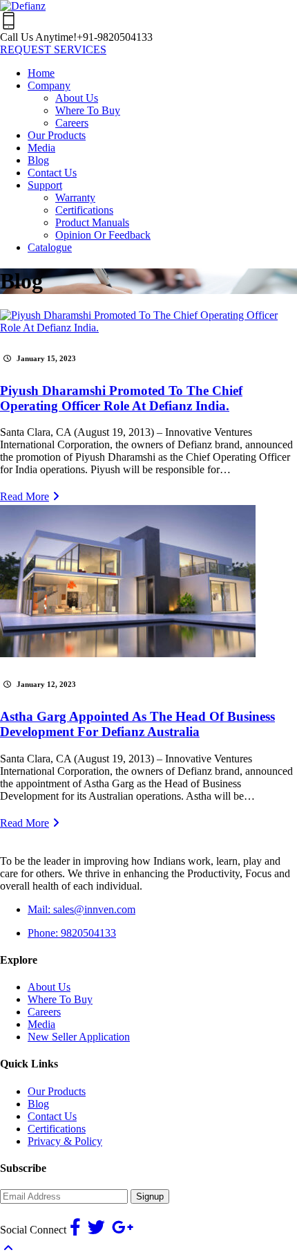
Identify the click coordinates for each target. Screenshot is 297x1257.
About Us (49, 987)
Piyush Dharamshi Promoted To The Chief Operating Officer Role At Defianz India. (121, 398)
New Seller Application (79, 1037)
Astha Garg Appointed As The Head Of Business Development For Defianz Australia (137, 724)
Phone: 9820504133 (72, 933)
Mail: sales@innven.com (81, 909)
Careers (44, 1012)
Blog (38, 1104)
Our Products (57, 1091)
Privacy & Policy (65, 1141)
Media (41, 1024)
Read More (24, 496)
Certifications (57, 1129)
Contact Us (52, 1116)
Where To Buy (60, 999)
